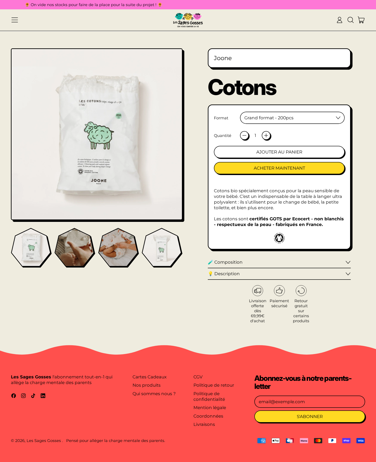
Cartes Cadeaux (150, 376)
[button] (350, 20)
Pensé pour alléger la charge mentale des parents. (115, 440)
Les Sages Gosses (44, 440)
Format (221, 118)
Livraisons (204, 424)
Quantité (222, 135)
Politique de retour (213, 385)
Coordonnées (208, 416)
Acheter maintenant (279, 168)
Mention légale (209, 407)
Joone (223, 58)
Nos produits (147, 385)
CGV (198, 376)
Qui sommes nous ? (154, 393)
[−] (244, 135)
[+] (266, 135)
